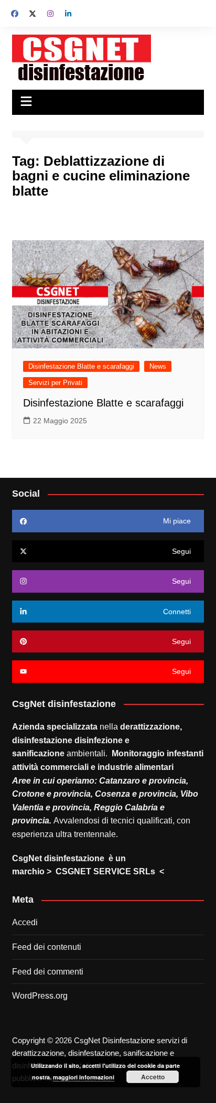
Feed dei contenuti (46, 947)
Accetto (153, 1076)
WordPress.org (40, 995)
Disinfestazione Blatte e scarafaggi (81, 366)
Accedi (25, 922)
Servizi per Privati (55, 383)
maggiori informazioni (83, 1077)
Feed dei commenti (47, 971)
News (157, 366)
